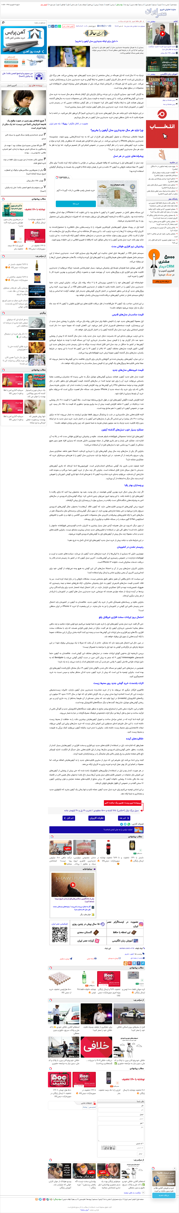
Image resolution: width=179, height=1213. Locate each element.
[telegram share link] (56, 26)
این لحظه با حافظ (121, 932)
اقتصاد (107, 5)
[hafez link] (96, 33)
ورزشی (96, 5)
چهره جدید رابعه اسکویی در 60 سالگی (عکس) (164, 168)
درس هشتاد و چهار (169, 100)
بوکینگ (85, 1107)
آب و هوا (141, 5)
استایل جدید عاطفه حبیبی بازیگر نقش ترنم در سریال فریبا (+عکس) (162, 186)
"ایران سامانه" (84, 1210)
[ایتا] (126, 963)
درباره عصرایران (117, 1199)
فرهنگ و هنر (82, 5)
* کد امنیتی (139, 1143)
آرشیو (160, 5)
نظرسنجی (148, 5)
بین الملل (90, 5)
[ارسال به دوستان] (100, 26)
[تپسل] (57, 177)
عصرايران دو (142, 26)
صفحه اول (174, 5)
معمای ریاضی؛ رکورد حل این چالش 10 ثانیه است (162, 235)
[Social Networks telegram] (121, 824)
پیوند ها (126, 5)
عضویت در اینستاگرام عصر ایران (122, 924)
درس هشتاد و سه (169, 104)
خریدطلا (76, 203)
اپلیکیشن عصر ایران (60, 924)
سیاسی (113, 5)
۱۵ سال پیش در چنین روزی (86, 924)
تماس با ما (166, 5)
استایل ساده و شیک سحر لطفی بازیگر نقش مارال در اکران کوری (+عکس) (162, 192)
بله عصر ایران (54, 123)
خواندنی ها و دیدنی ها (130, 26)
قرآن (68, 5)
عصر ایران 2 (52, 5)
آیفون (132, 954)
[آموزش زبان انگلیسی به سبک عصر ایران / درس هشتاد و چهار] (162, 87)
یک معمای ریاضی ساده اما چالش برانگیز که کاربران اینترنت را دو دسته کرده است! (162, 216)
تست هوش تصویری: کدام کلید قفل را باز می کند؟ (162, 241)
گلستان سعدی (84, 932)
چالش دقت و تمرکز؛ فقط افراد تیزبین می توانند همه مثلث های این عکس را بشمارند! (163, 204)
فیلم (58, 5)
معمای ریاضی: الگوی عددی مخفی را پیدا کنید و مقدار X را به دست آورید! (163, 223)
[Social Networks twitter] (125, 824)
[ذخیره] (102, 26)
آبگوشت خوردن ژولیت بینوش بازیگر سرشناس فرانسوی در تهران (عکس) (164, 174)
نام (142, 1105)
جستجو (155, 5)
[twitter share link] (49, 26)
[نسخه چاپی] (98, 26)
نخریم (127, 954)
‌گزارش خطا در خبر (68, 26)
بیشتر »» (151, 21)
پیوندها (89, 1199)
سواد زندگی (119, 5)
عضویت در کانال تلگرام (78, 123)
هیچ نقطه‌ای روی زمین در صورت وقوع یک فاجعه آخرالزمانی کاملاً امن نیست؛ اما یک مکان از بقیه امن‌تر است (24, 124)
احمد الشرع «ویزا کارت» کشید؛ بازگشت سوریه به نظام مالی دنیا (163, 48)
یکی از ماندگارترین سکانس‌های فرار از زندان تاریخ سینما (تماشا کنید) (74, 900)
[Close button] (174, 1168)
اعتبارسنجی (92, 1107)
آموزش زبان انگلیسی (122, 941)
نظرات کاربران (96, 818)
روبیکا (65, 123)
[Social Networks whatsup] (128, 824)
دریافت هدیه (164, 1195)
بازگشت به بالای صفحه (132, 1193)
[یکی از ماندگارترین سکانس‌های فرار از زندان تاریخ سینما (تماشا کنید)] (72, 885)
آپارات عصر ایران (85, 941)
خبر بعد (122, 818)
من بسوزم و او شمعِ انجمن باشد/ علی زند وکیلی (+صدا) (17, 75)
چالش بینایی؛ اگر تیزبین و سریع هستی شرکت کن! (163, 229)
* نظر (141, 1123)
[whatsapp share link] (59, 26)
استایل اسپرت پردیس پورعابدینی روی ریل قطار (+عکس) (163, 180)
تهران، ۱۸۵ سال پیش (168, 53)
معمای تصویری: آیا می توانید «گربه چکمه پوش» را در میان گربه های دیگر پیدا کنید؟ (163, 210)
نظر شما (140, 1101)
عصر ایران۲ (127, 1199)
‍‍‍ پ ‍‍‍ (107, 25)
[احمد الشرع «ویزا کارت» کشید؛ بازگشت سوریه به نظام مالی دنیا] (162, 34)
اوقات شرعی (134, 5)
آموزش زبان (44, 5)
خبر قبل (70, 818)
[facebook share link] (52, 26)
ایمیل (141, 1114)
